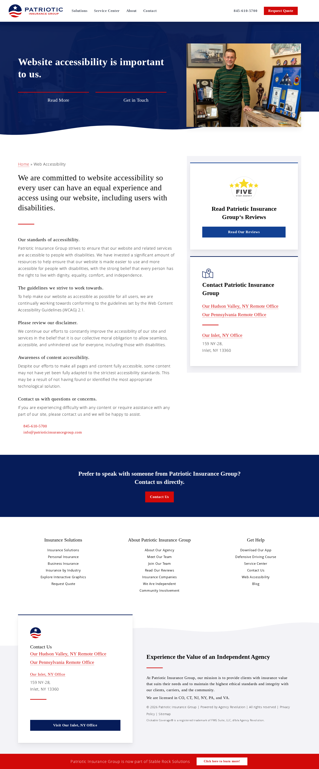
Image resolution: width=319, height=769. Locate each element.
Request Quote (63, 583)
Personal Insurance (63, 557)
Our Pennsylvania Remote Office (234, 314)
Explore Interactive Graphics (63, 577)
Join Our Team (159, 563)
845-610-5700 (35, 426)
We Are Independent (159, 583)
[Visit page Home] (36, 10)
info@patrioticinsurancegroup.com (52, 432)
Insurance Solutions (63, 550)
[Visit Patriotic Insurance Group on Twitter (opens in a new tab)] (197, 10)
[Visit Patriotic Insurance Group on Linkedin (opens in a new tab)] (211, 10)
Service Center (255, 563)
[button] (244, 232)
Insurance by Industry (63, 570)
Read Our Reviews (159, 570)
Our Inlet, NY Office (222, 335)
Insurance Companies (159, 577)
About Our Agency (159, 550)
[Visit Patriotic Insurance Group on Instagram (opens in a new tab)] (226, 10)
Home (23, 164)
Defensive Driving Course (255, 557)
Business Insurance (63, 563)
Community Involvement (159, 590)
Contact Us (256, 570)
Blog (255, 583)
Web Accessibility (256, 577)
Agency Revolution (232, 707)
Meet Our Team (159, 557)
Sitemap (165, 714)
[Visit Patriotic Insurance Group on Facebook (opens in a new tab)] (204, 10)
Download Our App (255, 550)
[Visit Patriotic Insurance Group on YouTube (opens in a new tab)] (62, 710)
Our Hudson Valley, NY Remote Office (240, 306)
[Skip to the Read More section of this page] (53, 100)
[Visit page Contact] (130, 100)
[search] (307, 11)
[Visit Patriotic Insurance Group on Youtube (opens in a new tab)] (219, 10)
